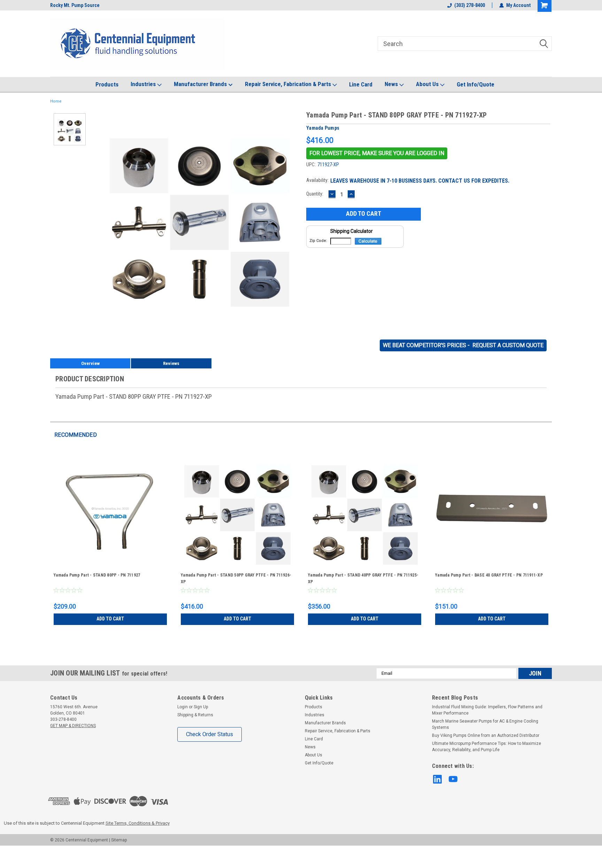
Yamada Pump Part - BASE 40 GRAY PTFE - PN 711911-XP (489, 575)
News (392, 84)
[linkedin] (437, 779)
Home (56, 101)
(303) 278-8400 (469, 5)
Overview (90, 363)
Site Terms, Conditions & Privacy (138, 823)
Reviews (171, 363)
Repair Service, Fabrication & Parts (288, 84)
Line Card (360, 84)
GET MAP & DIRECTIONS (73, 725)
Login (182, 706)
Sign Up (201, 706)
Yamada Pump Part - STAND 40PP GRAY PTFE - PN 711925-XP (363, 578)
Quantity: (314, 194)
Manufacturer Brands (201, 84)
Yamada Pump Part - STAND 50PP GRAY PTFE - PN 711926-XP (236, 578)
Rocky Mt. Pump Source (75, 5)
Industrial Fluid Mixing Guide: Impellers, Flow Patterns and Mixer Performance (487, 710)
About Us (428, 84)
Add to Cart (110, 618)
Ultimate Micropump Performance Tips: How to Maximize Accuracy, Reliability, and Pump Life (486, 746)
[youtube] (453, 779)
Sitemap (119, 840)
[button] (376, 153)
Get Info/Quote (475, 84)
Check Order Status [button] (209, 734)
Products (106, 84)
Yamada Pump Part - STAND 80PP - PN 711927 (97, 575)
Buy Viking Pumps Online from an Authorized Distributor (485, 735)
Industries (144, 84)
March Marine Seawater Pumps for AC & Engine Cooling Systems (485, 724)
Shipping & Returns (195, 714)
